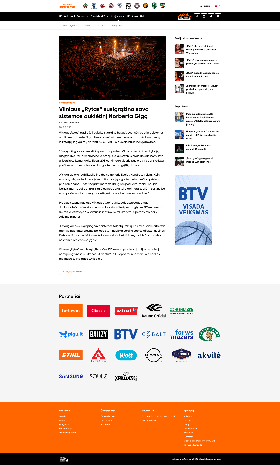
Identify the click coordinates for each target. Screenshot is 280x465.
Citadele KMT (98, 16)
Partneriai (188, 432)
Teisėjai (187, 424)
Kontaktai (188, 420)
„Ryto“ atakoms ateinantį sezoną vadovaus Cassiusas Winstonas (201, 49)
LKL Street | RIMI (135, 16)
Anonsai (101, 25)
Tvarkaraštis (106, 420)
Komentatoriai (190, 428)
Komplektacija (67, 102)
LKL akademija (149, 420)
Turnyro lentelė (107, 416)
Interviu (87, 25)
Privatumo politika (67, 432)
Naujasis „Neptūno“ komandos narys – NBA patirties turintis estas (202, 135)
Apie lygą (188, 416)
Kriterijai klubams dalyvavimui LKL (199, 441)
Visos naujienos (70, 25)
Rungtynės (117, 25)
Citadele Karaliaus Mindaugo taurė (158, 416)
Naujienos (116, 16)
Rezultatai (105, 424)
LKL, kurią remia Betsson (72, 16)
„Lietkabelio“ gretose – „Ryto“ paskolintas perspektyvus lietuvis (202, 89)
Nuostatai (188, 437)
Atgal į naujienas (74, 271)
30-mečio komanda (193, 445)
